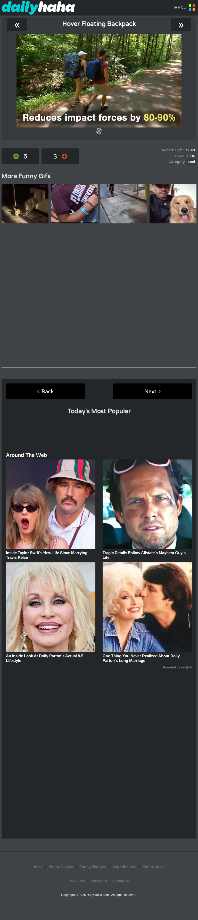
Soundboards (124, 867)
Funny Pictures (92, 867)
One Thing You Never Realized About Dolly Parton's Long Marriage (141, 658)
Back (48, 392)
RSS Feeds (77, 881)
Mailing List (99, 881)
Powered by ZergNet (177, 667)
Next (150, 392)
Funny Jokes (154, 867)
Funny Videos (61, 867)
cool (191, 162)
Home (37, 867)
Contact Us (121, 881)
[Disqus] (99, 295)
